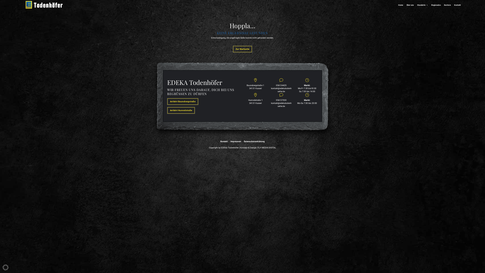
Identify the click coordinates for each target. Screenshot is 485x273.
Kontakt (457, 5)
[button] (5, 267)
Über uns (410, 5)
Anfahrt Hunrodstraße (181, 110)
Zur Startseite (242, 49)
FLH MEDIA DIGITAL (267, 147)
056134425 (281, 85)
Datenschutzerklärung (254, 142)
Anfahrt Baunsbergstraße (183, 101)
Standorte (421, 5)
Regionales (436, 5)
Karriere (447, 5)
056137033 (281, 100)
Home (400, 5)
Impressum (236, 142)
